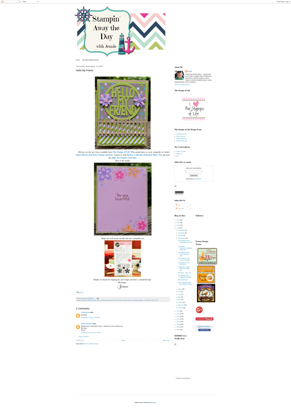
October (180, 235)
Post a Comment (84, 336)
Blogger (153, 402)
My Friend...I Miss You (184, 273)
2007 (178, 330)
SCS (177, 156)
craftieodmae (85, 312)
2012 (178, 316)
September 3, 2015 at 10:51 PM (90, 332)
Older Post (166, 340)
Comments (180, 208)
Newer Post (80, 340)
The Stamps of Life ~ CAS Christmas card (184, 254)
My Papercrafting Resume (91, 60)
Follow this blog (204, 330)
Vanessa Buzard (181, 138)
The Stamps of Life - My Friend (184, 263)
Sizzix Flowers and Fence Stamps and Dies (131, 300)
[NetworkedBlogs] (204, 326)
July (179, 292)
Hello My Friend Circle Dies (88, 300)
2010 (178, 321)
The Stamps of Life (149, 300)
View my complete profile (182, 84)
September (181, 238)
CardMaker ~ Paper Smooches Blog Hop (184, 268)
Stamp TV (179, 154)
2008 (178, 327)
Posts (179, 205)
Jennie (190, 71)
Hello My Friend (183, 280)
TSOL (156, 300)
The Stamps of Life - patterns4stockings (184, 276)
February (181, 305)
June (180, 294)
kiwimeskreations (86, 323)
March (180, 302)
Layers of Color (181, 151)
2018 (178, 220)
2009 (178, 324)
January (180, 308)
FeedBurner (198, 179)
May (179, 297)
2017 (178, 222)
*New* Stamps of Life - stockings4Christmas (185, 284)
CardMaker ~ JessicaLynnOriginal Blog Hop (185, 248)
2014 (178, 311)
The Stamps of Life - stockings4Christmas (185, 242)
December (181, 230)
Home (78, 60)
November (181, 233)
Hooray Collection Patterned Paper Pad (107, 300)
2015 (178, 228)
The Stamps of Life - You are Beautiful (184, 259)
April (179, 300)
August (180, 289)
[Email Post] (97, 298)
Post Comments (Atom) (91, 344)
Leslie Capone (180, 136)
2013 (178, 313)
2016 (178, 225)
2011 (178, 319)
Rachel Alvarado (181, 134)
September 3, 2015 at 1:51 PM (90, 317)
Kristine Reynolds (181, 141)
